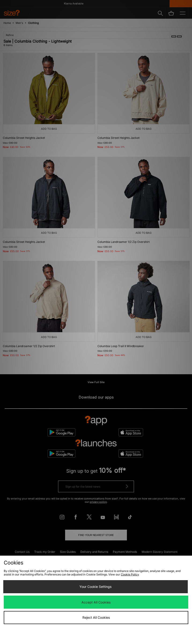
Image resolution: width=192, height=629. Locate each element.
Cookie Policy (130, 574)
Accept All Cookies (96, 602)
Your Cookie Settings (95, 587)
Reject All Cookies (96, 617)
